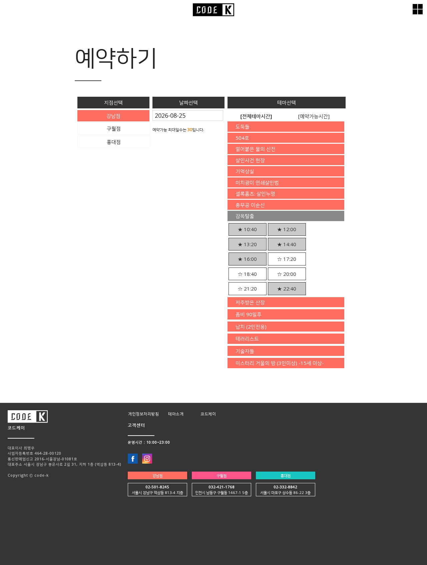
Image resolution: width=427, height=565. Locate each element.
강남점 (157, 475)
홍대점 (286, 475)
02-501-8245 (157, 486)
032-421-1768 (221, 486)
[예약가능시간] (314, 116)
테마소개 (175, 414)
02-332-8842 (285, 486)
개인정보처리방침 (143, 414)
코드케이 (208, 414)
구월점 (222, 475)
